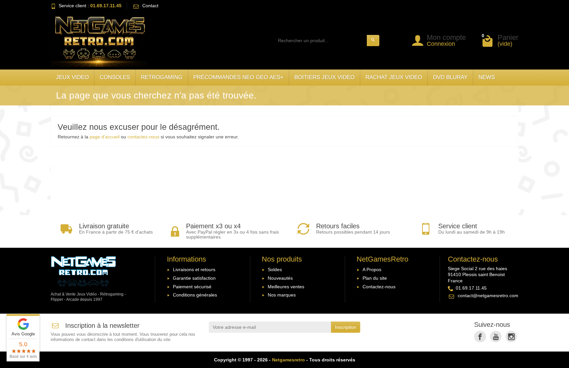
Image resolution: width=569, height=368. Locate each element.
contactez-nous (143, 136)
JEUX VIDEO (72, 77)
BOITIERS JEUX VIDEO (324, 77)
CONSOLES (115, 77)
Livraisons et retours (194, 269)
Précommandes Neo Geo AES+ (238, 77)
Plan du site (375, 278)
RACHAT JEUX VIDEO (394, 77)
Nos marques (282, 294)
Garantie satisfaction (194, 278)
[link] (480, 336)
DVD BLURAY (450, 77)
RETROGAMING (161, 77)
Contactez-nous (379, 286)
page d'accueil (105, 136)
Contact (150, 5)
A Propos (372, 269)
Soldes (275, 269)
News (486, 77)
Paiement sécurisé (192, 286)
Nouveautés (280, 278)
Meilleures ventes (286, 286)
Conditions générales (195, 294)
